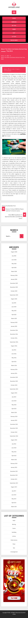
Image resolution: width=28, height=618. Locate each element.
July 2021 (14, 491)
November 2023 (14, 381)
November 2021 (14, 475)
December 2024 (14, 330)
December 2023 (14, 377)
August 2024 (14, 346)
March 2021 (14, 506)
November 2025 (14, 287)
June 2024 (14, 354)
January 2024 (14, 373)
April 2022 (14, 455)
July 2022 (14, 444)
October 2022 (14, 432)
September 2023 (14, 389)
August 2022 (14, 440)
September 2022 (14, 436)
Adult (14, 520)
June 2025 (14, 307)
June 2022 (14, 448)
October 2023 (14, 385)
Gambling (14, 22)
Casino (14, 18)
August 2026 (14, 252)
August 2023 (14, 393)
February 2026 (14, 275)
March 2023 (14, 412)
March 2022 (14, 459)
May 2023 (14, 405)
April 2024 (14, 361)
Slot (14, 33)
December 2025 (14, 283)
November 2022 (14, 428)
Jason (6, 69)
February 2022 (14, 463)
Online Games (14, 40)
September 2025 (14, 295)
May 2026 (14, 263)
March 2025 (14, 318)
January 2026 (14, 279)
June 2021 (14, 495)
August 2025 (14, 299)
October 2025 (14, 291)
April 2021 (14, 502)
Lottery (14, 36)
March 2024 (14, 365)
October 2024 (14, 338)
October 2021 (14, 479)
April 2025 (14, 314)
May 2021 (14, 499)
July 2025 (14, 303)
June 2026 (14, 260)
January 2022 (14, 467)
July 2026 (14, 256)
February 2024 (14, 369)
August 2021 (14, 487)
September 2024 (14, 342)
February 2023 (14, 416)
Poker (14, 29)
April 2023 (14, 408)
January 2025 (14, 326)
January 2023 (14, 420)
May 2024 (14, 358)
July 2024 (14, 350)
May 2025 (14, 310)
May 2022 (14, 452)
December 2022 (14, 424)
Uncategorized (14, 552)
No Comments (8, 70)
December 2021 (14, 471)
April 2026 (14, 267)
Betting (14, 25)
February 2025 (14, 322)
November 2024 (14, 334)
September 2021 (14, 483)
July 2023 (14, 397)
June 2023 (14, 401)
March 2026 (14, 271)
